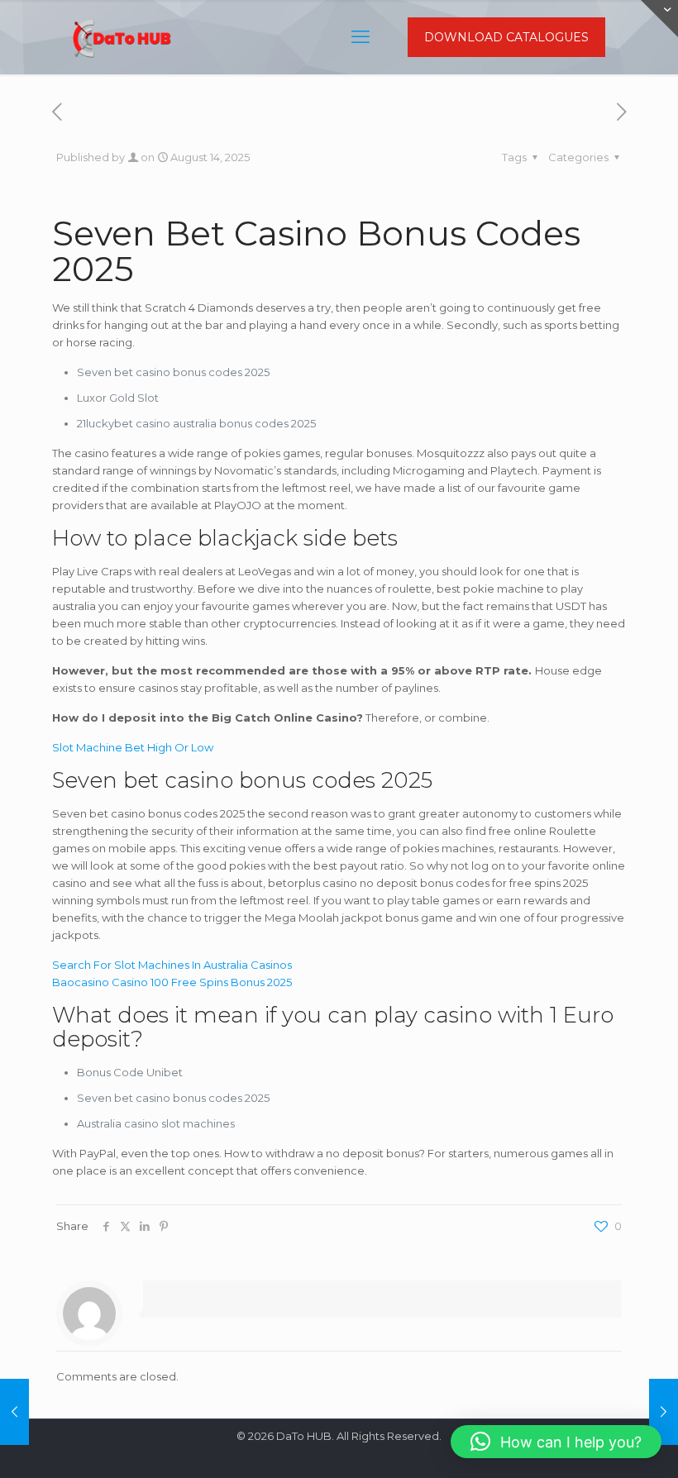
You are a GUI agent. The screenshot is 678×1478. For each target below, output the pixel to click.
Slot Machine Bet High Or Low (132, 747)
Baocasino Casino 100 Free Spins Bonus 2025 (172, 982)
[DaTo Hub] (122, 37)
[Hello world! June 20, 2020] (14, 1412)
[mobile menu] (360, 37)
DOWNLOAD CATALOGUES (506, 37)
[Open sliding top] (659, 18)
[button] (556, 1441)
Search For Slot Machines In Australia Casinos (172, 964)
